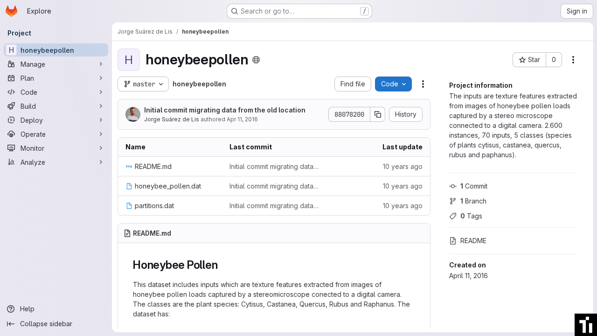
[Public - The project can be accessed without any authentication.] (256, 59)
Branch (473, 201)
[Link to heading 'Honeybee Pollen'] (223, 265)
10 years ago (403, 166)
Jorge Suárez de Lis (171, 119)
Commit (473, 186)
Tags (471, 216)
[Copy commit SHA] (377, 114)
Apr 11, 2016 (242, 119)
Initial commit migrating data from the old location (224, 110)
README (473, 241)
